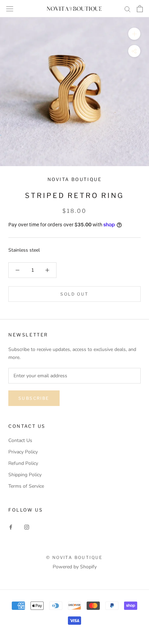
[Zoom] (134, 34)
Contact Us (20, 440)
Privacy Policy (23, 452)
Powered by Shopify (75, 566)
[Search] (127, 9)
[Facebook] (10, 527)
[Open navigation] (9, 8)
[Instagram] (26, 527)
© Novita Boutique (74, 557)
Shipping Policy (25, 474)
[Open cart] (140, 8)
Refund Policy (23, 463)
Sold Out (74, 294)
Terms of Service (26, 486)
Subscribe (34, 398)
